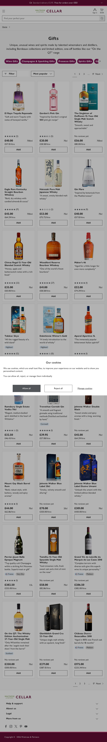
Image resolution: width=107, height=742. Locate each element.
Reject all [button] (58, 388)
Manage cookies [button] (85, 388)
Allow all (26, 388)
